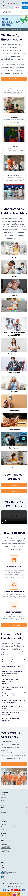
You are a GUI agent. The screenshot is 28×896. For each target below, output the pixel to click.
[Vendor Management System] (8, 872)
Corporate (25, 7)
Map (2, 856)
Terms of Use (10, 886)
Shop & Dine (4, 833)
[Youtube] (16, 890)
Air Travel (3, 805)
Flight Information (5, 792)
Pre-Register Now (14, 79)
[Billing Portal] (8, 877)
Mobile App (4, 844)
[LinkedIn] (23, 890)
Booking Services (5, 817)
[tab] (14, 661)
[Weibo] (19, 890)
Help (2, 860)
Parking (3, 801)
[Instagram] (12, 890)
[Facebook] (4, 890)
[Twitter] (8, 890)
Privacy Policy (18, 886)
